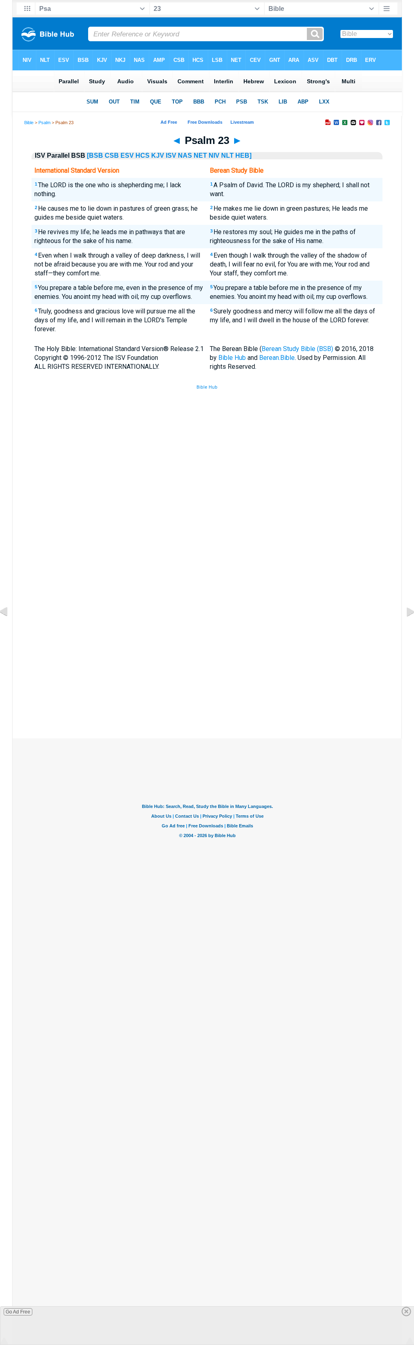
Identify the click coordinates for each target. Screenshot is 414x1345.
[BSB (95, 155)
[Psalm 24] (404, 630)
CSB (112, 155)
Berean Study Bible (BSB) (297, 349)
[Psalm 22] (10, 630)
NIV (214, 155)
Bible (29, 122)
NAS (185, 155)
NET (200, 155)
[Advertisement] (207, 679)
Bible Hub (232, 358)
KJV (157, 155)
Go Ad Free (18, 1312)
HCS (142, 155)
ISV (171, 155)
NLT (227, 155)
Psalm (44, 122)
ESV (127, 155)
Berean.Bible (277, 358)
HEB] (243, 155)
